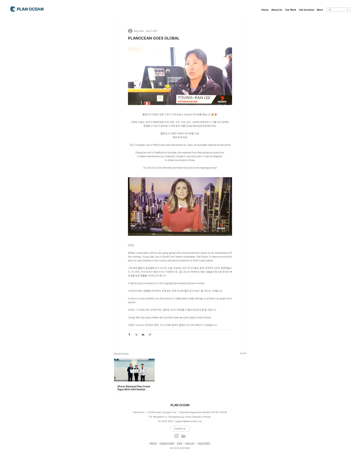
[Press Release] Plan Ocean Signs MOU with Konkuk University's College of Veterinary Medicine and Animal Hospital (133, 388)
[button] (277, 10)
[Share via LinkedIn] (143, 334)
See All (243, 353)
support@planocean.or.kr (189, 421)
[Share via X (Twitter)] (136, 334)
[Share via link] (150, 334)
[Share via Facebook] (129, 334)
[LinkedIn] (183, 436)
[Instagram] (176, 436)
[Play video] (180, 206)
